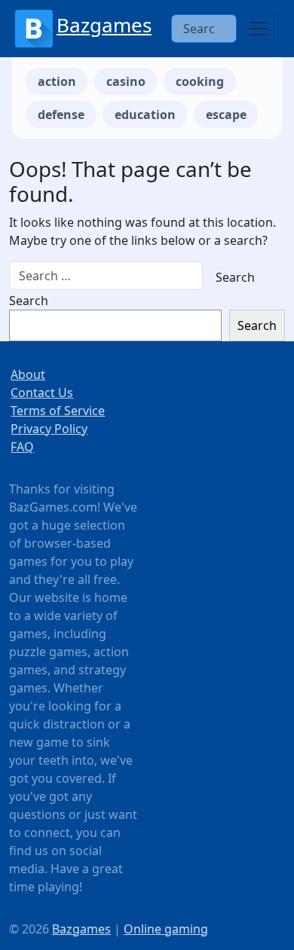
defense (61, 114)
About (28, 374)
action (57, 81)
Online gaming (166, 929)
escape (226, 114)
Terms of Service (58, 410)
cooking (200, 81)
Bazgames (104, 24)
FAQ (22, 446)
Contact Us (42, 392)
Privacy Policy (49, 428)
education (145, 114)
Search (28, 300)
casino (125, 81)
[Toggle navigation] (258, 29)
